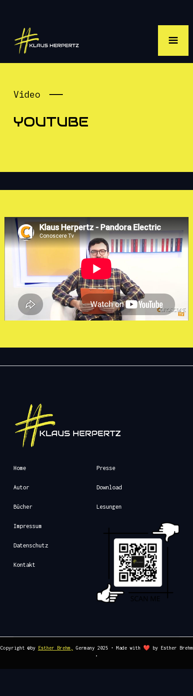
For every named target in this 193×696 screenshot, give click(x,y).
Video (26, 94)
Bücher (22, 506)
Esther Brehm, (55, 648)
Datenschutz (30, 545)
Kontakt (24, 564)
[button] (173, 40)
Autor (21, 487)
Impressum (27, 526)
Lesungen (109, 506)
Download (109, 487)
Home (19, 468)
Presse (105, 468)
